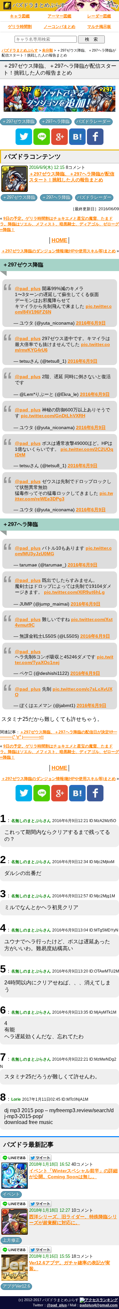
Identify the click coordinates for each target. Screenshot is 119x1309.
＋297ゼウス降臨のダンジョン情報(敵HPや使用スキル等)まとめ (58, 251)
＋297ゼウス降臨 (18, 121)
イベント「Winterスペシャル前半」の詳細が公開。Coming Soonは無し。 (73, 1173)
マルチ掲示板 (99, 26)
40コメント (82, 1164)
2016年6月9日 (91, 323)
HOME (59, 240)
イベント (11, 1194)
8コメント (75, 167)
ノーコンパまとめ (59, 26)
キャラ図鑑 (20, 16)
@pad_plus (28, 288)
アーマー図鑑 (59, 16)
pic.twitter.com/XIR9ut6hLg (74, 592)
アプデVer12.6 (16, 1286)
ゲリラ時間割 (20, 26)
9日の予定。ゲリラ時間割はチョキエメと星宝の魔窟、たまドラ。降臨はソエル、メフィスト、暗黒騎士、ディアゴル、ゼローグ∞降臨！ (59, 224)
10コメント (82, 1210)
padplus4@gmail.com (99, 1305)
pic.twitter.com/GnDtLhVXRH (53, 415)
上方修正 (11, 1240)
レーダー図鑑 (99, 16)
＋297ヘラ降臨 (55, 121)
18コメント (82, 1256)
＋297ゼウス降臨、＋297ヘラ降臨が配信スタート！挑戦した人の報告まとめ (71, 176)
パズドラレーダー (93, 121)
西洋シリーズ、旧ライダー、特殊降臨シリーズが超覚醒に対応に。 (73, 1219)
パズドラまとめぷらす (38, 5)
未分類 (47, 50)
